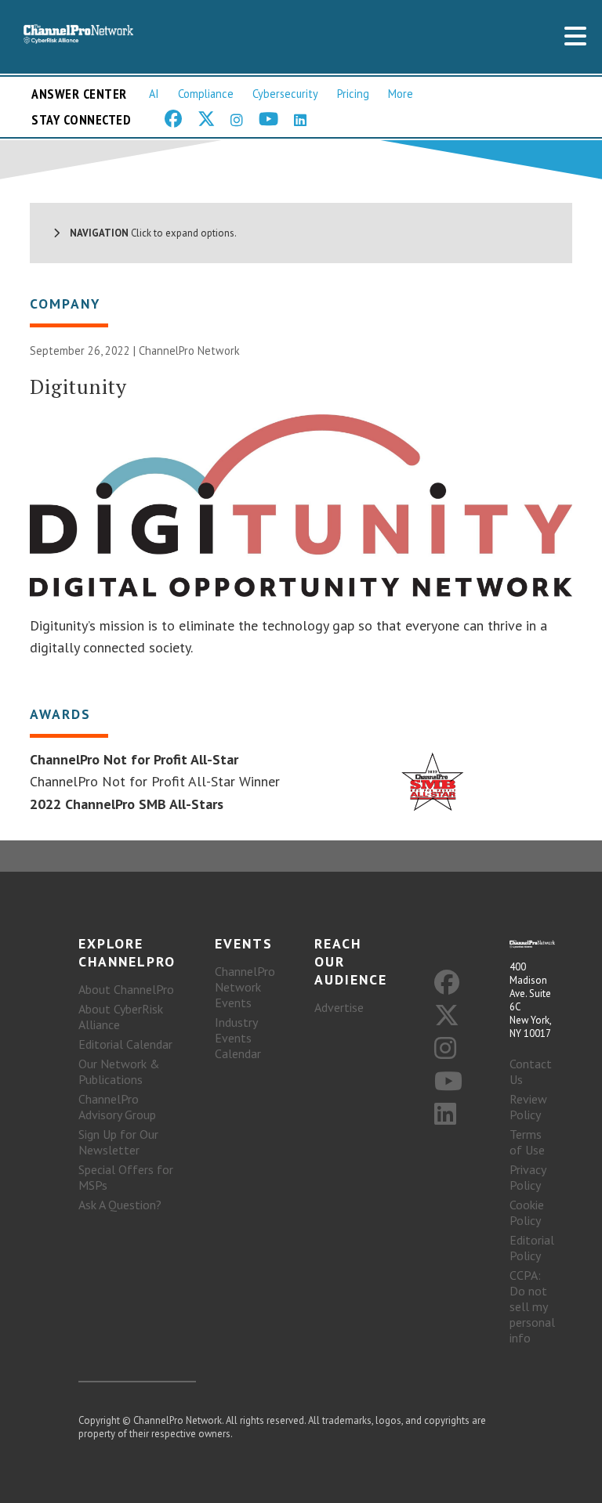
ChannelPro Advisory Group (117, 1106)
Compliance (206, 93)
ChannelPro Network (189, 350)
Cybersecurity (285, 93)
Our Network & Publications (119, 1071)
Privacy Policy (528, 1177)
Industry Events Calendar (238, 1037)
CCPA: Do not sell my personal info (532, 1306)
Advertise (339, 1007)
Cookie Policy (527, 1212)
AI (154, 93)
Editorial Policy (532, 1247)
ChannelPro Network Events (245, 986)
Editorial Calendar (125, 1044)
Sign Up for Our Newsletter (118, 1142)
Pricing (353, 93)
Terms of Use (527, 1142)
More (400, 93)
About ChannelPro (126, 989)
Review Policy (528, 1106)
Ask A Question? (119, 1204)
